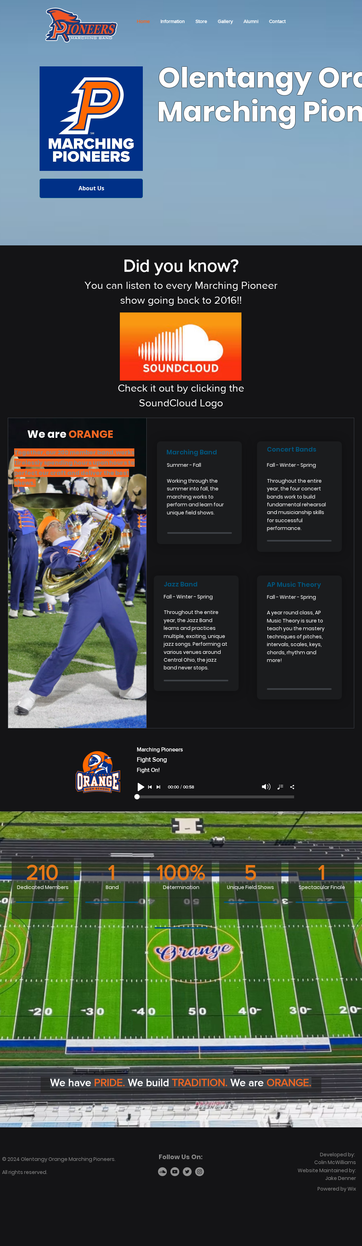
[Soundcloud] (162, 1171)
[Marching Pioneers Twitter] (187, 1171)
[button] (172, 21)
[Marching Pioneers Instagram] (199, 1171)
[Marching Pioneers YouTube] (174, 1171)
